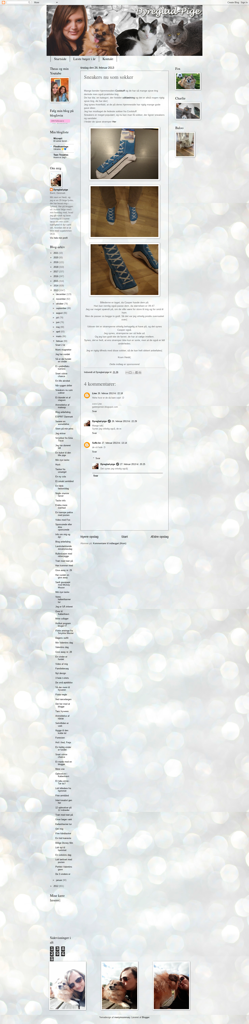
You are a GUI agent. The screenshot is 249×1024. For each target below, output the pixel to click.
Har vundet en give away (62, 576)
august (59, 313)
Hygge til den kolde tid (61, 731)
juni (58, 322)
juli (57, 317)
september (61, 308)
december (61, 294)
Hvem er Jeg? (60, 157)
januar (59, 880)
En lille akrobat (62, 381)
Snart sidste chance (61, 374)
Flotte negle (61, 694)
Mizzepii (58, 138)
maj (58, 327)
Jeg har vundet (62, 354)
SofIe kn (96, 443)
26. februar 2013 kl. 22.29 (124, 421)
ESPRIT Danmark (64, 416)
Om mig (59, 829)
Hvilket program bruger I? (63, 624)
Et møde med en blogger (63, 763)
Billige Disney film (64, 843)
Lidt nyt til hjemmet (60, 848)
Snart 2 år (60, 345)
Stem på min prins (64, 428)
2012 (56, 886)
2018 (56, 267)
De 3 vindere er (62, 874)
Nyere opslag (89, 536)
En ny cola (60, 476)
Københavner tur (63, 824)
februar (60, 341)
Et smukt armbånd (64, 481)
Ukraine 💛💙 (60, 149)
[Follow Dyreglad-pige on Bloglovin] (60, 123)
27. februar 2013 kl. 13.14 (114, 443)
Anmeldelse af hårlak (62, 717)
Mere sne (60, 769)
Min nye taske (62, 460)
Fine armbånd (62, 795)
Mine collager (61, 618)
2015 (56, 281)
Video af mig (61, 664)
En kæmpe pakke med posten (64, 513)
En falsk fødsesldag (62, 487)
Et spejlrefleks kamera (62, 367)
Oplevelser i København (62, 775)
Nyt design (60, 673)
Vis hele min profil (59, 238)
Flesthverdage (61, 146)
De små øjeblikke (63, 682)
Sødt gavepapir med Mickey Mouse (62, 585)
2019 (56, 262)
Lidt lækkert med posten (63, 860)
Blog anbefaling (62, 412)
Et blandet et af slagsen (62, 398)
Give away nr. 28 (63, 652)
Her (114, 121)
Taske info (60, 500)
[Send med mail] (127, 372)
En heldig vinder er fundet (63, 748)
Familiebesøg (62, 668)
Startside (60, 58)
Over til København (62, 612)
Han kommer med (64, 565)
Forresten (60, 737)
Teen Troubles (61, 155)
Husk (57, 464)
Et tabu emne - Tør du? (62, 782)
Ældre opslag (160, 536)
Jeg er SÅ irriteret (64, 606)
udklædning (128, 97)
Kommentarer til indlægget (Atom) (109, 543)
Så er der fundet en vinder (63, 360)
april (58, 331)
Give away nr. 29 (63, 570)
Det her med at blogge (62, 705)
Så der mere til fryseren (62, 688)
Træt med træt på (64, 561)
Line (94, 393)
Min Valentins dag (64, 642)
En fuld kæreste (63, 838)
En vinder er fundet (61, 658)
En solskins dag (63, 855)
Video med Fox (62, 520)
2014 (56, 285)
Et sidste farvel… (61, 141)
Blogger (145, 1017)
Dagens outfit (61, 638)
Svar (94, 411)
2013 (56, 290)
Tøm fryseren (62, 711)
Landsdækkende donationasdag (63, 547)
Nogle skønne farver (62, 494)
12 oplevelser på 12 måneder (63, 808)
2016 (56, 276)
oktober (60, 303)
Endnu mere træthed (61, 506)
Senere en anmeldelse (62, 422)
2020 (56, 257)
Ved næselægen (63, 699)
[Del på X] (133, 372)
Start (124, 536)
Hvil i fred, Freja (63, 742)
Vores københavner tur (63, 599)
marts (59, 336)
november (61, 299)
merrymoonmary (122, 1017)
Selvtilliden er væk (62, 724)
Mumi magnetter (63, 349)
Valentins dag (62, 647)
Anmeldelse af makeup (62, 406)
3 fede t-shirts (62, 678)
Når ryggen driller (63, 385)
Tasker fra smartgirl (60, 470)
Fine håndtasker (63, 833)
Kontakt (107, 58)
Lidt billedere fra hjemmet (63, 789)
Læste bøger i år (84, 58)
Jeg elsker (60, 433)
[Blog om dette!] (130, 372)
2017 (56, 271)
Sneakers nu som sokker (64, 391)
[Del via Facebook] (136, 372)
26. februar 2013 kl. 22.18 (110, 393)
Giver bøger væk (63, 819)
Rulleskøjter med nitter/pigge (63, 554)
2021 (56, 253)
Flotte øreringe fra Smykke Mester (64, 631)
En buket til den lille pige (63, 454)
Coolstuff (120, 90)
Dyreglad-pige (103, 372)
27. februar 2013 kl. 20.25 (132, 464)
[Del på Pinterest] (140, 372)
